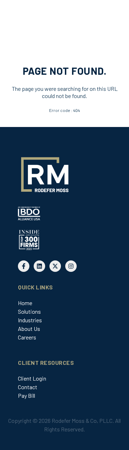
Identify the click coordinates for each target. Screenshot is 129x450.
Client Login (32, 378)
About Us (29, 328)
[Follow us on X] (55, 266)
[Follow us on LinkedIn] (39, 266)
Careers (27, 337)
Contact (27, 386)
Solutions (29, 311)
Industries (30, 320)
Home (25, 302)
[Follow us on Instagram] (71, 266)
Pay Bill (26, 395)
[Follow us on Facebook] (23, 266)
